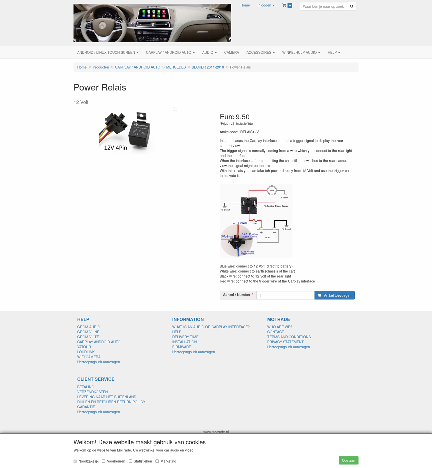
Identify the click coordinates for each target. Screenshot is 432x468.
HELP (176, 331)
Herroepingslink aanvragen (98, 361)
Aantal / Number (236, 294)
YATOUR (84, 346)
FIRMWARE (181, 346)
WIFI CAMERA (88, 356)
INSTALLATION (184, 341)
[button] (266, 5)
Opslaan (348, 460)
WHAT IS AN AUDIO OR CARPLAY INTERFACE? (211, 326)
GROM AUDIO (88, 326)
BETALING (85, 386)
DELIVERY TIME (185, 336)
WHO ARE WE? (279, 326)
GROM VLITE (88, 336)
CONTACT (275, 331)
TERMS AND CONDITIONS (289, 336)
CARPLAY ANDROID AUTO (98, 341)
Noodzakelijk (88, 461)
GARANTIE (86, 406)
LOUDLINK (85, 351)
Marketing (168, 461)
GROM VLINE (88, 331)
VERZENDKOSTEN (92, 391)
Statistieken (143, 461)
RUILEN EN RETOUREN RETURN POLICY (111, 401)
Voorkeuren (116, 461)
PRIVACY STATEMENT (285, 341)
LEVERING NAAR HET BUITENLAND (106, 396)
